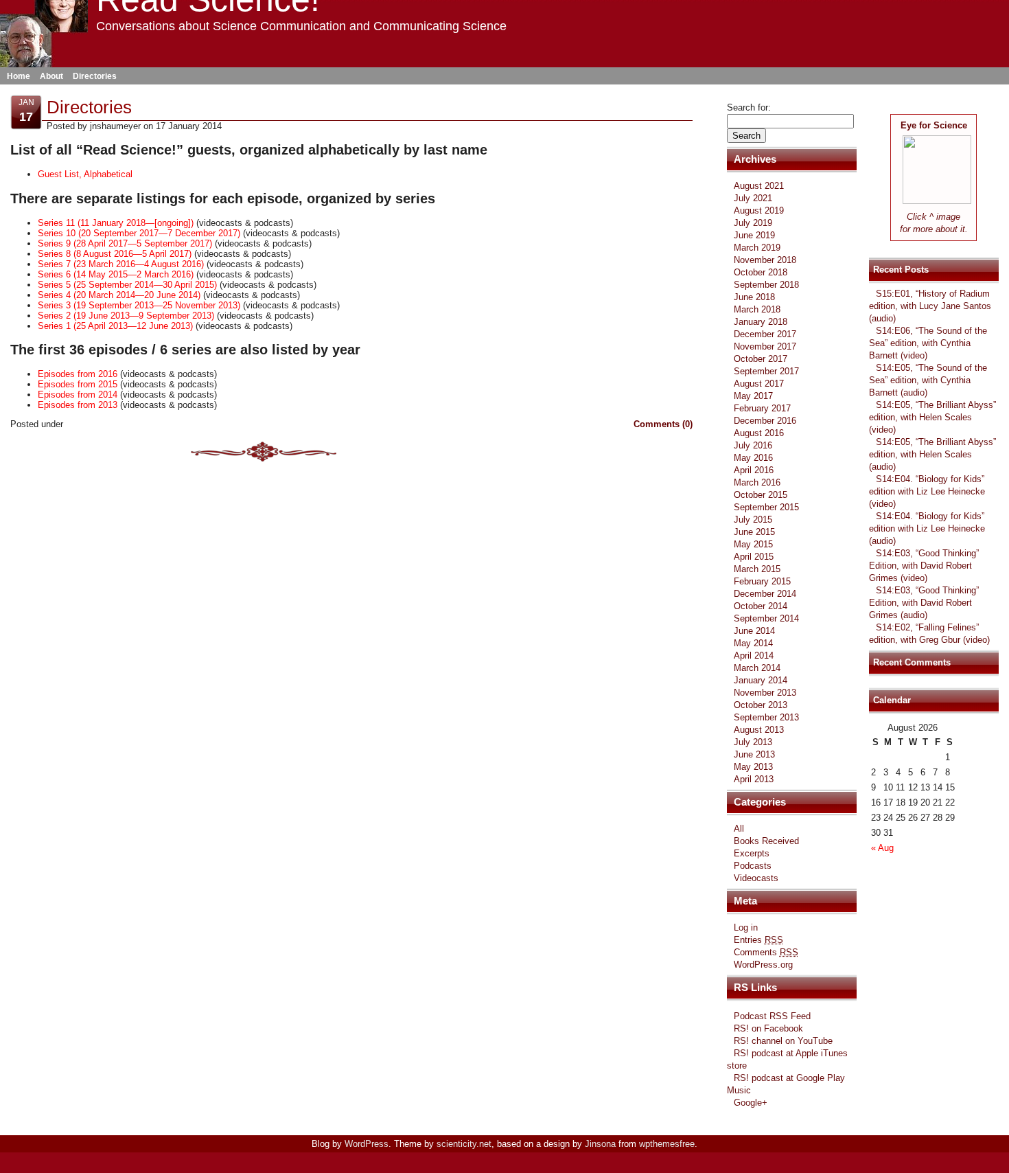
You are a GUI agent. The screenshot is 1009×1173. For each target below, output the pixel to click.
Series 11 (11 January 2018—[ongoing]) (116, 223)
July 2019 (753, 223)
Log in (746, 927)
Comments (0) (663, 424)
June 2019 (754, 235)
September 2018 (766, 285)
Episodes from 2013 (77, 405)
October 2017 (760, 359)
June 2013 (754, 754)
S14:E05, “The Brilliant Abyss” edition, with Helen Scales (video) (932, 417)
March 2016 (757, 482)
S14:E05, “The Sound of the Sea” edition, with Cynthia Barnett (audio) (928, 380)
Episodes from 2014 (77, 394)
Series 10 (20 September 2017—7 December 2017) (139, 233)
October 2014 (760, 606)
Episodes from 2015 (77, 384)
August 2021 (759, 186)
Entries (758, 940)
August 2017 (759, 383)
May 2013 (753, 767)
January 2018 (760, 322)
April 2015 (754, 556)
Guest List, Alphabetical (85, 174)
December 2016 (765, 420)
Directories (95, 76)
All (739, 828)
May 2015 (753, 544)
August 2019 (759, 210)
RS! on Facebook (768, 1028)
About (51, 76)
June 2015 (754, 532)
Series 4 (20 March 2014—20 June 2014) (119, 295)
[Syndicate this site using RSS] (879, 107)
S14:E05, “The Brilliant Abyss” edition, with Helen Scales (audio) (932, 454)
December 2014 (765, 594)
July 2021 (753, 198)
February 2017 (762, 408)
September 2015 (766, 507)
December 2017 (765, 334)
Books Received (766, 841)
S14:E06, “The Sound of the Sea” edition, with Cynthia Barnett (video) (928, 343)
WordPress (366, 1144)
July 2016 (753, 445)
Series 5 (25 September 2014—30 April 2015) (127, 285)
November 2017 (765, 346)
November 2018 (765, 260)
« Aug (882, 848)
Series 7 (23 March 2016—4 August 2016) (121, 264)
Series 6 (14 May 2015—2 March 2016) (116, 274)
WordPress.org (763, 964)
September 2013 (766, 717)
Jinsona (600, 1144)
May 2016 (753, 458)
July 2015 (753, 519)
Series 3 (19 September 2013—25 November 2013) (139, 305)
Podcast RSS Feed (772, 1016)
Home (18, 76)
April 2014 (754, 655)
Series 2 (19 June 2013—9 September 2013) (126, 315)
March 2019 (757, 247)
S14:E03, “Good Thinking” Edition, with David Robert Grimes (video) (924, 565)
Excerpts (751, 853)
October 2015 (760, 495)
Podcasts (753, 866)
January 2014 (760, 680)
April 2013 (754, 779)
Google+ (750, 1102)
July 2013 (753, 742)
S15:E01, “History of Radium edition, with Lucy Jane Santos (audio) (930, 305)
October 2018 (760, 272)
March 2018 (757, 309)
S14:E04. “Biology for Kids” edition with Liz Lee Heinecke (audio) (927, 528)
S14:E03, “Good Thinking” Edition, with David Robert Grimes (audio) (924, 602)
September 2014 (766, 618)
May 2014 (753, 643)
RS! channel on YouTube (783, 1041)
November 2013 (765, 692)
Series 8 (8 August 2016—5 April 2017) (115, 254)
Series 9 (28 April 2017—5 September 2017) (125, 243)
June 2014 (754, 631)
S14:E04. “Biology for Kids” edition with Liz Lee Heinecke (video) (927, 491)
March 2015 (757, 569)
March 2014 (757, 668)
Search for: (749, 107)
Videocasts (756, 878)
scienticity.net (464, 1144)
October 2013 (760, 705)
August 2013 (759, 730)
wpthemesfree (667, 1144)
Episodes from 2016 (77, 374)
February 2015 (762, 581)
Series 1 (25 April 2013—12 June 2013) (115, 326)
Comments (766, 952)
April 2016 (754, 470)
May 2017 (753, 396)
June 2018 (754, 297)
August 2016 (759, 433)
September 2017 (766, 371)
